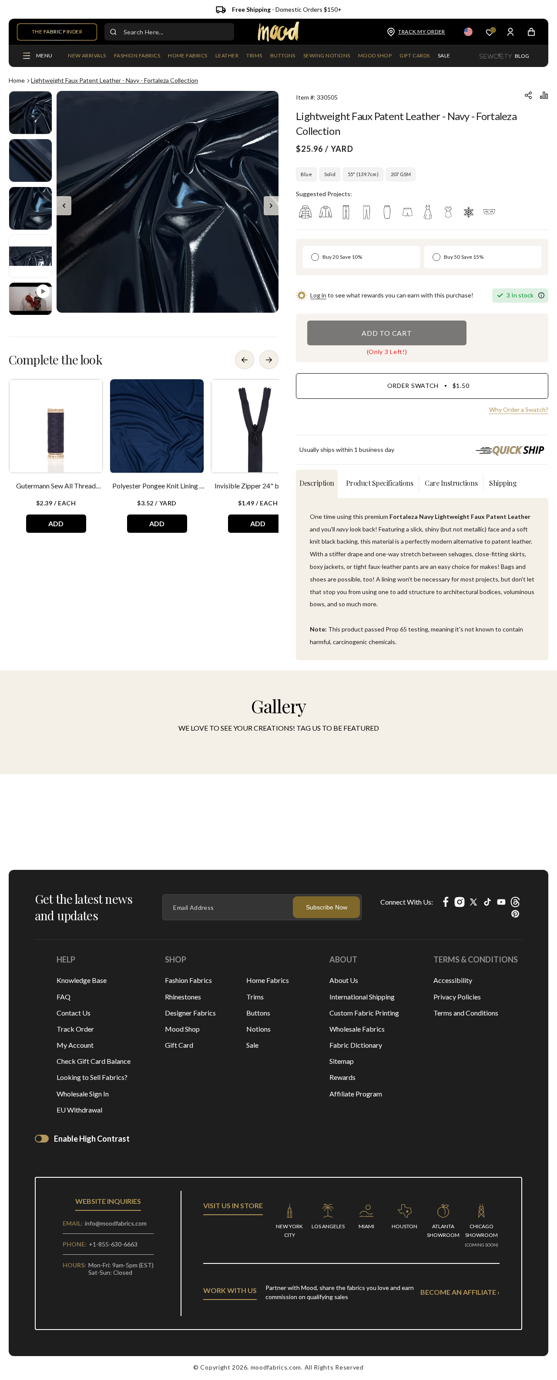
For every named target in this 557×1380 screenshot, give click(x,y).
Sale (252, 1045)
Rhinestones (183, 996)
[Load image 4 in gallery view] (30, 256)
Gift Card (179, 1045)
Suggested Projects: (324, 193)
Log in (318, 295)
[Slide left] (64, 205)
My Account (75, 1045)
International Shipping (362, 996)
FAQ (63, 996)
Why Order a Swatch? (518, 409)
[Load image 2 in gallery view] (30, 160)
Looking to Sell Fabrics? (92, 1077)
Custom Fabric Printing (364, 1013)
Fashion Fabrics (188, 980)
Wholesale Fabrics (357, 1029)
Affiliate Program (355, 1093)
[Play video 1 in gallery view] (30, 298)
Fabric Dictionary (355, 1045)
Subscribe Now (326, 907)
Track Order (75, 1029)
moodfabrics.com (276, 1367)
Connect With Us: (406, 902)
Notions (258, 1029)
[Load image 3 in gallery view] (30, 208)
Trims (255, 996)
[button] (137, 56)
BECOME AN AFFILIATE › (460, 1292)
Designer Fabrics (190, 1013)
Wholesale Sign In (83, 1093)
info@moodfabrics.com (116, 1223)
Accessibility (452, 980)
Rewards (342, 1077)
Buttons (258, 1013)
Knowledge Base (82, 980)
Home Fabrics (267, 980)
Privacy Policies (457, 996)
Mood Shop (182, 1029)
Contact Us (74, 1013)
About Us (343, 980)
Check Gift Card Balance (94, 1061)
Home (17, 80)
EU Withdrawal (79, 1110)
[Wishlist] (489, 32)
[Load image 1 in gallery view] (30, 112)
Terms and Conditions (465, 1013)
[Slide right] (271, 205)
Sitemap (341, 1061)
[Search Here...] (113, 31)
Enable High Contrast (92, 1138)
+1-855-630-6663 (113, 1244)
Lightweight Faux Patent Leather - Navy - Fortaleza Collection (114, 80)
